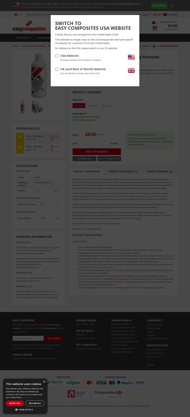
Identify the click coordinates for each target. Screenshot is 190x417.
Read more (27, 397)
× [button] (44, 382)
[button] (25, 409)
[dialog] (25, 396)
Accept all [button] (15, 403)
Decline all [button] (35, 403)
